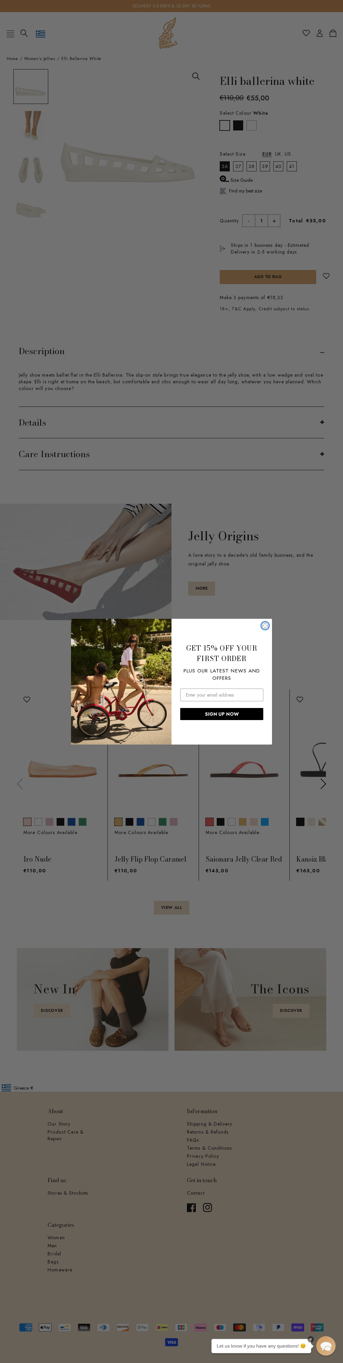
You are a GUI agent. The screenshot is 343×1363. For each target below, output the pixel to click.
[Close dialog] (265, 625)
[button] (326, 1346)
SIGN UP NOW (222, 714)
